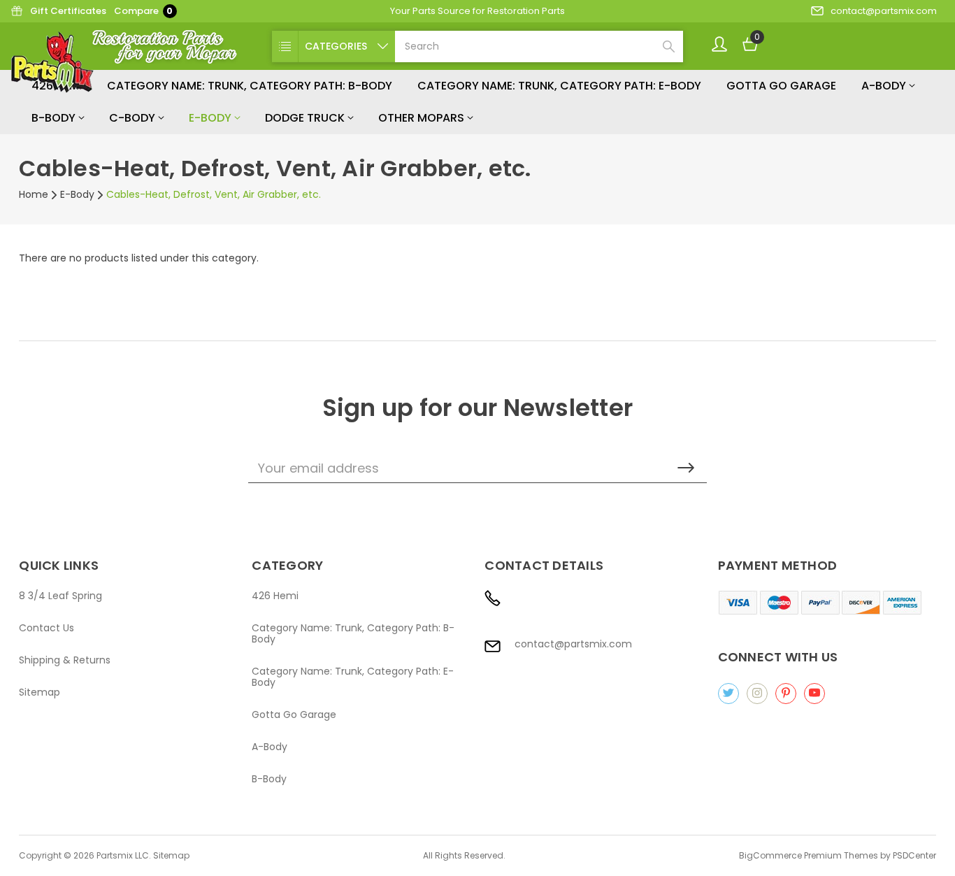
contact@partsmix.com (884, 10)
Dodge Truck (306, 118)
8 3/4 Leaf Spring (60, 595)
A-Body (885, 86)
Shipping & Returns (64, 660)
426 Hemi (275, 595)
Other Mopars (422, 118)
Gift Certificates (68, 10)
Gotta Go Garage (781, 86)
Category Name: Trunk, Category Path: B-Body (249, 86)
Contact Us (46, 627)
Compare (143, 10)
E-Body (211, 118)
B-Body (54, 118)
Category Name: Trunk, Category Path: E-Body (559, 86)
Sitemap (39, 692)
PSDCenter (914, 855)
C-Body (133, 118)
